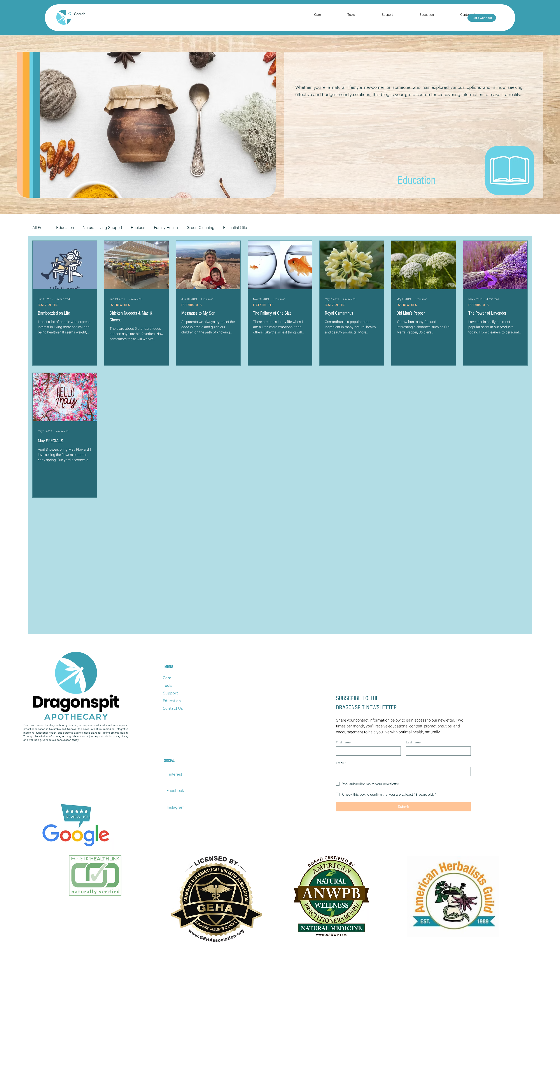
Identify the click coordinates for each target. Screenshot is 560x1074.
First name (343, 752)
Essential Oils (235, 227)
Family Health (166, 227)
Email (341, 773)
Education (65, 227)
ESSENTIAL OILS (48, 305)
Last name (413, 752)
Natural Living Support (102, 227)
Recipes (138, 227)
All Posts (39, 227)
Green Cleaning (200, 227)
